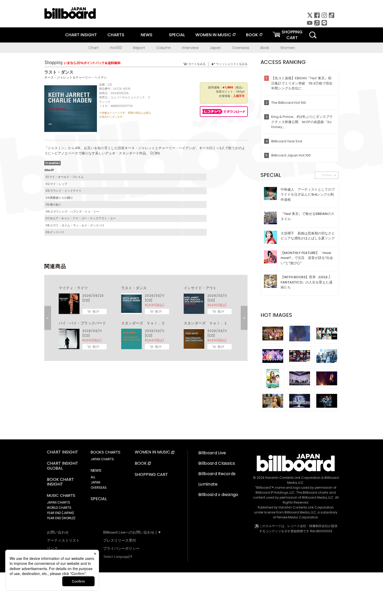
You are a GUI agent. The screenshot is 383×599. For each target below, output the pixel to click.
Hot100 (116, 47)
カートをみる (197, 64)
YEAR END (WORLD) (61, 518)
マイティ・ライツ (73, 288)
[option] (146, 318)
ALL (93, 477)
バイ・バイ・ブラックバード (82, 323)
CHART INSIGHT (81, 35)
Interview (190, 47)
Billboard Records (217, 474)
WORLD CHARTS (59, 507)
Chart (93, 47)
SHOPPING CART (151, 474)
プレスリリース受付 (119, 540)
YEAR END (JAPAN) (60, 513)
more (326, 175)
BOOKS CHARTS (105, 452)
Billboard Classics (216, 463)
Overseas (240, 47)
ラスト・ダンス (134, 288)
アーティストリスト (63, 540)
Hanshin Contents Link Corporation (292, 477)
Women (287, 47)
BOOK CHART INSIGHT (60, 482)
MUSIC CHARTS (61, 495)
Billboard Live (212, 453)
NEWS (146, 35)
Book (265, 47)
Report (139, 47)
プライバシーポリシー (121, 548)
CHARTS (115, 35)
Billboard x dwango (218, 495)
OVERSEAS (99, 487)
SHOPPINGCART (292, 35)
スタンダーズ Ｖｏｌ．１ (205, 323)
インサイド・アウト (200, 288)
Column (163, 47)
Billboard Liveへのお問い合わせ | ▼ (132, 532)
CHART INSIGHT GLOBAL (62, 466)
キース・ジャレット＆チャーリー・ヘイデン (75, 77)
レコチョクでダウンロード (224, 111)
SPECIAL (177, 35)
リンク (52, 548)
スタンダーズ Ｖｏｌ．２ (143, 323)
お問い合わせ (58, 532)
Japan (215, 47)
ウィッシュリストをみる (232, 64)
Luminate (208, 484)
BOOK (252, 35)
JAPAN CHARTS (58, 502)
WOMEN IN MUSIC (213, 35)
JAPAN (95, 482)
